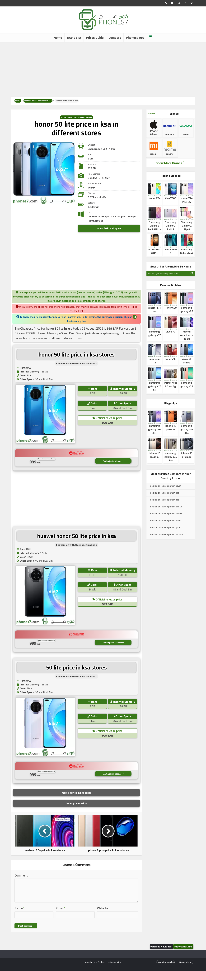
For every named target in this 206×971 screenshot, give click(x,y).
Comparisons (186, 962)
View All (151, 113)
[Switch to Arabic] (151, 36)
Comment (21, 875)
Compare (114, 37)
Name (19, 908)
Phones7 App (135, 37)
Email (60, 908)
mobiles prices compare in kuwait (166, 513)
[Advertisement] (103, 69)
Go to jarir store (112, 461)
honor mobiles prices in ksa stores (76, 117)
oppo (185, 134)
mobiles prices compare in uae (164, 500)
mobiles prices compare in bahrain (166, 534)
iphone (153, 134)
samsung (169, 134)
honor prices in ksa (76, 803)
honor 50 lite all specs (109, 228)
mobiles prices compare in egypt (165, 486)
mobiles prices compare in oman (165, 520)
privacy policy (114, 962)
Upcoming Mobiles (165, 962)
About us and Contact (95, 962)
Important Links (183, 946)
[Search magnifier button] (192, 273)
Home (58, 37)
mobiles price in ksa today (76, 792)
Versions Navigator (161, 946)
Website (102, 908)
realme (169, 154)
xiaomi (153, 154)
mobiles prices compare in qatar (165, 527)
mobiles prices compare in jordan (166, 507)
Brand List (74, 37)
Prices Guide (95, 37)
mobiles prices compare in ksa (38, 101)
